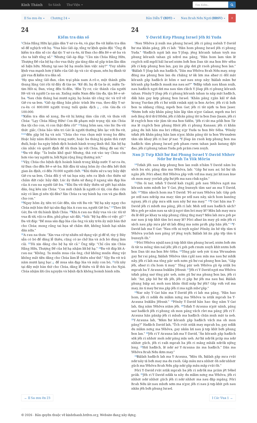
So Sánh (54, 4)
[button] (34, 18)
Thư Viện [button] (73, 4)
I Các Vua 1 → (222, 398)
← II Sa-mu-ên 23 (37, 398)
